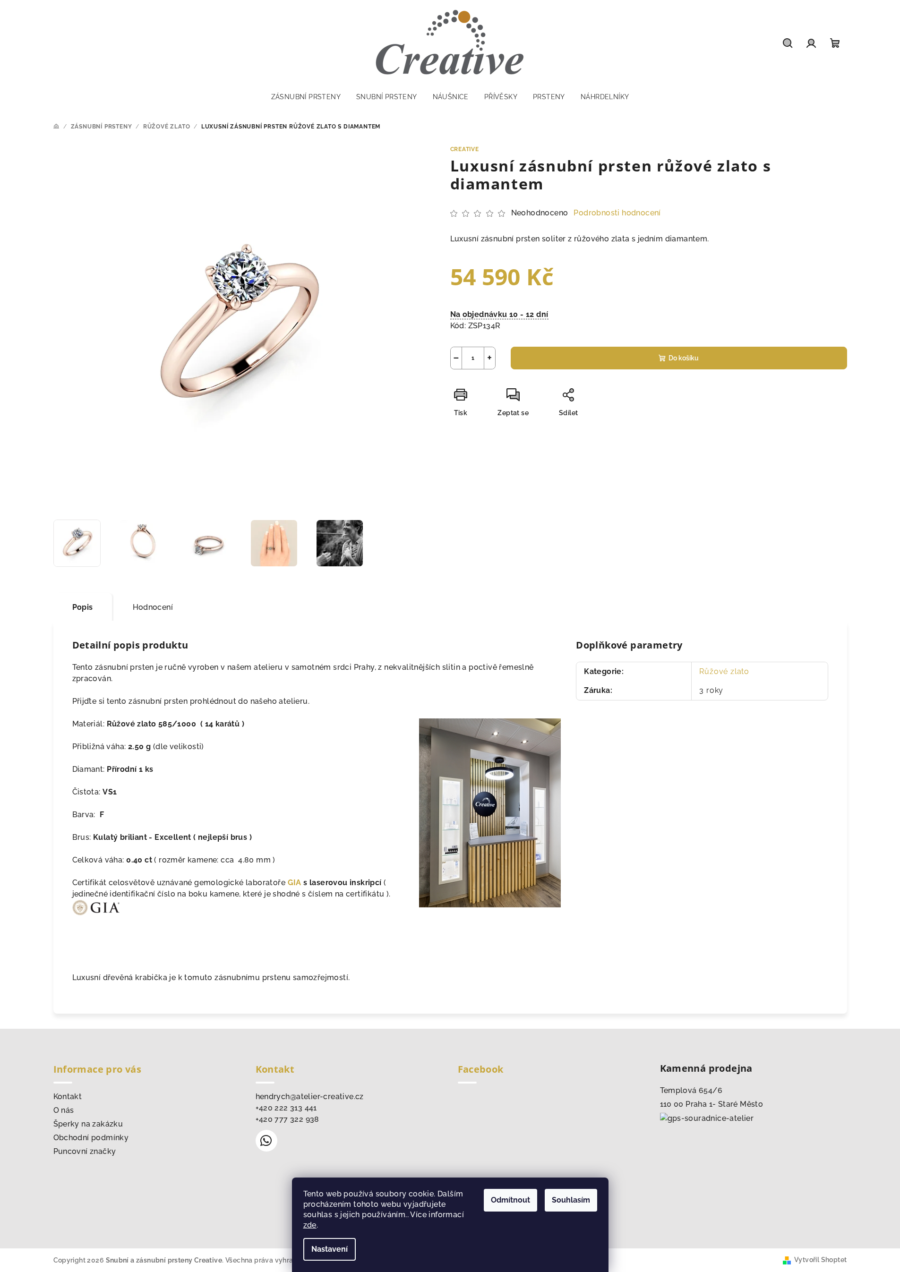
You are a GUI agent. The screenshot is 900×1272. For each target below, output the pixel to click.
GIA (294, 882)
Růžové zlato (724, 671)
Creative (464, 149)
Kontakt (67, 1096)
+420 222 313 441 (286, 1107)
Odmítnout (510, 1199)
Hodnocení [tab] (153, 607)
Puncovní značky (84, 1151)
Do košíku (684, 358)
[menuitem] (306, 97)
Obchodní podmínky (91, 1137)
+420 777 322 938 (287, 1119)
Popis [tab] (82, 607)
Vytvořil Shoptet (820, 1259)
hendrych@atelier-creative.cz (310, 1096)
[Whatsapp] (266, 1141)
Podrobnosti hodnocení (617, 212)
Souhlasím (571, 1199)
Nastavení (329, 1249)
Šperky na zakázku (88, 1123)
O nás (63, 1110)
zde (310, 1225)
